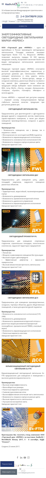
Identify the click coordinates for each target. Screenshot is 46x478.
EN (25, 2)
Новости (23, 26)
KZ (19, 2)
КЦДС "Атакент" (9, 21)
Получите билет (7, 464)
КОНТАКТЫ (25, 8)
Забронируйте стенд (8, 472)
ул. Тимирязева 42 (25, 21)
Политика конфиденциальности (24, 473)
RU (22, 2)
